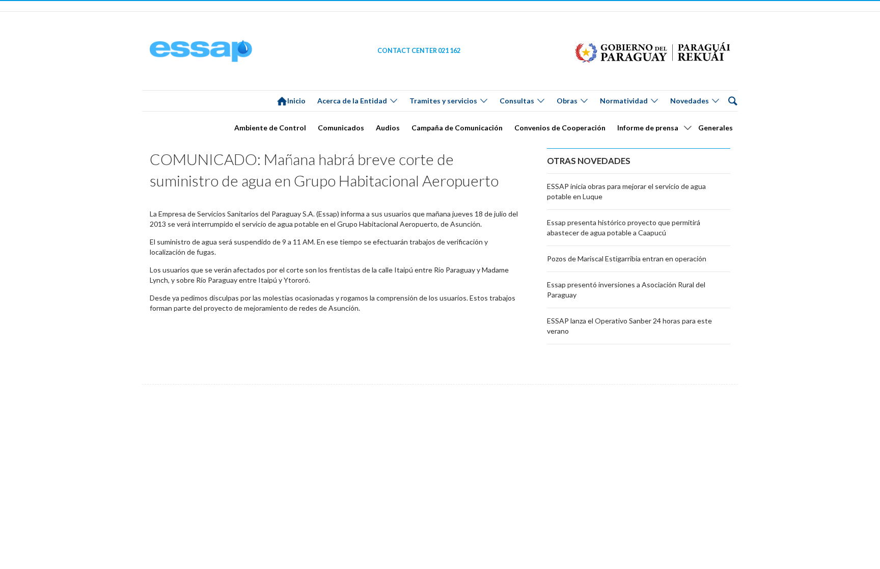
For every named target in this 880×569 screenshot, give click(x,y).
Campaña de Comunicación (457, 127)
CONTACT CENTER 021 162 (418, 51)
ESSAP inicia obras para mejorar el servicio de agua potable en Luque (626, 191)
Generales (715, 127)
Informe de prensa (647, 127)
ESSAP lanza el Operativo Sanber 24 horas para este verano (629, 325)
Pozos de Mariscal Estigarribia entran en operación (626, 258)
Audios (388, 127)
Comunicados (341, 127)
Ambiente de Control (270, 127)
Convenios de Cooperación (560, 127)
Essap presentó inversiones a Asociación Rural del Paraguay (626, 289)
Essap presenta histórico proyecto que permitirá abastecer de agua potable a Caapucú (623, 227)
